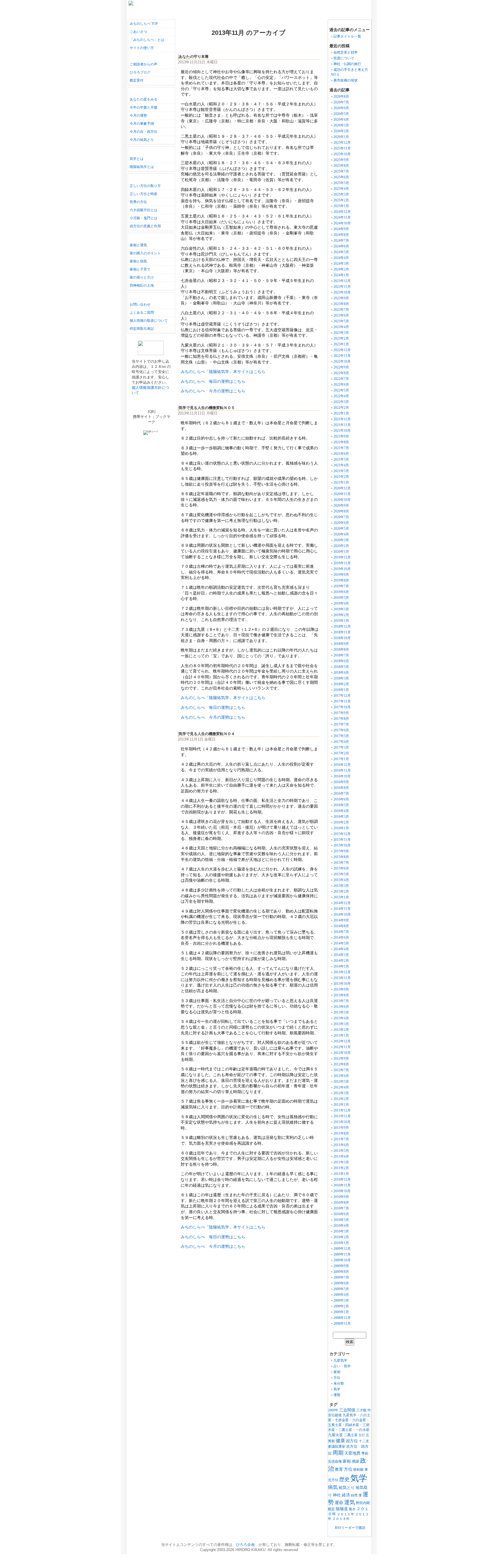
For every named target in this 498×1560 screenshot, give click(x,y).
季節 (364, 1453)
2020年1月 (341, 552)
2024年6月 (341, 246)
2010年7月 (341, 1208)
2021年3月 (341, 471)
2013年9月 (341, 989)
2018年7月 (341, 655)
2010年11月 (342, 1185)
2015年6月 (341, 868)
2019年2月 (341, 615)
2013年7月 (341, 1001)
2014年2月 (341, 961)
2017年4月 (341, 742)
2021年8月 (341, 442)
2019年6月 (341, 592)
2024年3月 (341, 264)
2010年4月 (341, 1226)
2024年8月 (341, 235)
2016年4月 (341, 811)
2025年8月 (341, 166)
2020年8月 (341, 511)
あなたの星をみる (143, 99)
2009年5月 (341, 1289)
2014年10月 (342, 914)
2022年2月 (341, 408)
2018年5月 (341, 667)
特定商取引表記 (142, 329)
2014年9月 (341, 920)
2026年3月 (341, 125)
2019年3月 (341, 609)
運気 (349, 1502)
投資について (343, 58)
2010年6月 (341, 1214)
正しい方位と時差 (143, 194)
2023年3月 (341, 333)
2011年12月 (342, 1110)
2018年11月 (342, 632)
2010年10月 (342, 1191)
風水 (352, 1509)
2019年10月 (342, 569)
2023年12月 (342, 281)
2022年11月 (342, 356)
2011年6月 (341, 1145)
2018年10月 (342, 638)
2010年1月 (341, 1243)
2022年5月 (341, 390)
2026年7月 (341, 102)
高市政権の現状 (345, 80)
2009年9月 (341, 1266)
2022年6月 (341, 385)
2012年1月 (341, 1105)
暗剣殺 (358, 1470)
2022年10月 (342, 361)
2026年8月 (341, 96)
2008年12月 (342, 1318)
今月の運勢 (138, 115)
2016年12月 (342, 765)
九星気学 (340, 1360)
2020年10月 (342, 500)
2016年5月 (341, 805)
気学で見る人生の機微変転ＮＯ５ (207, 408)
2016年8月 (341, 788)
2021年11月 (342, 425)
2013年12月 (342, 972)
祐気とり (347, 1487)
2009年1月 (341, 1312)
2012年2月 (341, 1099)
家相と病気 (138, 261)
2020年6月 (341, 523)
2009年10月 (342, 1260)
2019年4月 (341, 603)
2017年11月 (342, 701)
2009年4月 (341, 1295)
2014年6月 (341, 938)
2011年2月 (341, 1168)
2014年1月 (341, 966)
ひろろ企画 (245, 1544)
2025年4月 (341, 189)
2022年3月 (341, 402)
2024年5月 (341, 252)
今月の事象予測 (142, 124)
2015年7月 (341, 863)
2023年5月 (341, 321)
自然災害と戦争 (345, 52)
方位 (336, 1378)
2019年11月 (342, 563)
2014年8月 (341, 926)
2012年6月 (341, 1076)
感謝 (355, 1461)
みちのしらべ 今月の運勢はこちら (213, 391)
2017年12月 (342, 696)
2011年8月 (341, 1133)
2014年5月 (341, 943)
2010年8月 (341, 1203)
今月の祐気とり (142, 140)
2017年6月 (341, 730)
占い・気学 (342, 1366)
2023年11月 (342, 287)
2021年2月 (341, 477)
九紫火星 (335, 1435)
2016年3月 (341, 817)
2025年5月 (341, 183)
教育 (339, 1469)
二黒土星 (351, 1435)
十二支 (364, 1441)
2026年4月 (341, 120)
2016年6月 (341, 799)
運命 (339, 1502)
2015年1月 (341, 897)
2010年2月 (341, 1237)
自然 (354, 1495)
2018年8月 (341, 650)
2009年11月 (342, 1254)
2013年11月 (342, 978)
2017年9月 (341, 713)
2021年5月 (341, 459)
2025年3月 (341, 194)
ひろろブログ (140, 72)
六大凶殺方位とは (143, 210)
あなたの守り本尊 (194, 57)
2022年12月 (342, 350)
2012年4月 (341, 1087)
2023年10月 (342, 292)
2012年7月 (341, 1070)
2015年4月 (341, 880)
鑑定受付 (137, 80)
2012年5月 (341, 1082)
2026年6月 (341, 108)
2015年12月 (342, 834)
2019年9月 (341, 575)
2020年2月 (341, 546)
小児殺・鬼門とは (143, 218)
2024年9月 (341, 229)
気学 (336, 1389)
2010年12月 (342, 1179)
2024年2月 (341, 269)
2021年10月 (342, 431)
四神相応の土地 (142, 285)
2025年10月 (342, 154)
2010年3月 (341, 1231)
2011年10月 (342, 1122)
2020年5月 (341, 529)
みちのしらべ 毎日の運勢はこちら (213, 381)
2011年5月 (341, 1151)
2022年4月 (341, 396)
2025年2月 (341, 200)
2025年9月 (341, 160)
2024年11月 (342, 217)
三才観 (361, 1410)
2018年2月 (341, 684)
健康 (340, 1440)
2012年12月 (342, 1041)
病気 (333, 1487)
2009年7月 (341, 1277)
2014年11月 (342, 909)
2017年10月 (342, 707)
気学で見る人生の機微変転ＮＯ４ (207, 734)
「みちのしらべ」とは (147, 40)
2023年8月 (341, 304)
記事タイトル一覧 (347, 36)
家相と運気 (138, 245)
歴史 (344, 1479)
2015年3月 (341, 886)
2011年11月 (342, 1116)
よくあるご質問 (142, 313)
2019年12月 (342, 557)
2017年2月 (341, 753)
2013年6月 (341, 1007)
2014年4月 (341, 949)
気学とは (137, 159)
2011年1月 (341, 1174)
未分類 (338, 1383)
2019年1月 (341, 621)
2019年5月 (341, 598)
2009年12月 (342, 1249)
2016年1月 (341, 828)
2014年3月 (341, 955)
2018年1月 (341, 690)
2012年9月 (341, 1059)
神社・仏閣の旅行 (397, 64)
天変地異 (352, 1453)
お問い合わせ (140, 304)
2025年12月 (342, 143)
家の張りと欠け (142, 277)
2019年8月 (341, 580)
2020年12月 (342, 488)
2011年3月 (341, 1162)
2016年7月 (341, 794)
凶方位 (352, 1440)
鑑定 (331, 1509)
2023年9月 (341, 298)
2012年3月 (341, 1093)
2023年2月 (341, 338)
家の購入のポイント (145, 253)
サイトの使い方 (142, 48)
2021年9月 (341, 436)
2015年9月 (341, 851)
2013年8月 (341, 995)
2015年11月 (342, 840)
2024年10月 (342, 223)
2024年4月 (341, 258)
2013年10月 (342, 984)
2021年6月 (341, 454)
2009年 (333, 1410)
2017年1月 (341, 759)
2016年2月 (341, 822)
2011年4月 (341, 1156)
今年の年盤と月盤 (143, 107)
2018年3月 (341, 678)
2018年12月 (342, 626)
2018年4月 (341, 673)
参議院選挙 (336, 1446)
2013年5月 (341, 1012)
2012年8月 (341, 1064)
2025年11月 (342, 148)
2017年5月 (341, 736)
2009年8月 (341, 1272)
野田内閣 (363, 1503)
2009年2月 (341, 1306)
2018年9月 (341, 644)
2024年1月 (341, 275)
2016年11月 (342, 770)
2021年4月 (341, 465)
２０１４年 (341, 1519)
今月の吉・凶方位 (143, 132)
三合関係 (347, 1410)
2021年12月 (342, 419)
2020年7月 (341, 517)
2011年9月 (341, 1128)
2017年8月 (341, 719)
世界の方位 (138, 202)
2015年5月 (341, 874)
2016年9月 (341, 782)
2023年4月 (341, 327)
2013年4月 (341, 1018)
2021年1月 (341, 482)
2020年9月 (341, 505)
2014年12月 (342, 903)
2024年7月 (341, 240)
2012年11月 (342, 1047)
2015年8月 (341, 857)
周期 (338, 1453)
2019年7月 (341, 586)
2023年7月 (341, 310)
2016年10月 (342, 776)
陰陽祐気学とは (142, 167)
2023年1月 (341, 344)
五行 (362, 1435)
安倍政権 (335, 1462)
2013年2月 (341, 1030)
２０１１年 (345, 1514)
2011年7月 (341, 1139)
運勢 (336, 1395)
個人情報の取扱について (149, 321)
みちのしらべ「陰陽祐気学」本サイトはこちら (223, 371)
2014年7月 (341, 932)
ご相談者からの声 (143, 64)
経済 (346, 1495)
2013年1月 (341, 1035)
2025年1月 (341, 206)
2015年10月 (342, 845)
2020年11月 (342, 494)
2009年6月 (341, 1283)
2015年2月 (341, 891)
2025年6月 (341, 177)
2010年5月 (341, 1220)
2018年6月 (341, 661)
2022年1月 (341, 413)
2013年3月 (341, 1024)
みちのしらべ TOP (144, 24)
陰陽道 (342, 1508)
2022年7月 (341, 379)
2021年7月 (341, 448)
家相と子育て (140, 269)
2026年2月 (341, 131)
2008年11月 (342, 1324)
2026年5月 (341, 114)
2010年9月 (341, 1197)
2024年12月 (342, 212)
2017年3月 (341, 747)
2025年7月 (341, 171)
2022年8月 (341, 373)
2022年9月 (341, 367)
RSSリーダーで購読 (350, 1528)
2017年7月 (341, 724)
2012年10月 (342, 1053)
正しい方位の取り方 (145, 186)
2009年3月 (341, 1300)
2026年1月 (341, 137)
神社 (337, 1495)
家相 (336, 1372)
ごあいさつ (138, 32)
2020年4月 (341, 534)
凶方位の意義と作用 (145, 226)
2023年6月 (341, 315)
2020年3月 (341, 540)
